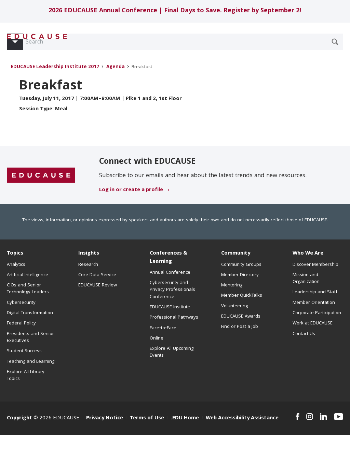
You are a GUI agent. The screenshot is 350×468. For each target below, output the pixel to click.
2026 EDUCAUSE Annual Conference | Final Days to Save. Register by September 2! (175, 11)
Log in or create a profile (131, 190)
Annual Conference (170, 272)
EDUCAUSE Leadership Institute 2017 (55, 67)
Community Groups (241, 265)
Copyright (19, 418)
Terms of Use (147, 418)
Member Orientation (314, 303)
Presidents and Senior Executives (30, 337)
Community (235, 253)
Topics (15, 253)
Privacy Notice (104, 418)
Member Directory (240, 275)
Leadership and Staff (315, 292)
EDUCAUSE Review (97, 285)
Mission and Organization (306, 278)
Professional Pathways (174, 317)
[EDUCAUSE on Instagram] (309, 416)
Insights (88, 253)
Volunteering (234, 306)
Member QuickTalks (241, 295)
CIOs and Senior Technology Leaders (28, 289)
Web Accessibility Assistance (242, 418)
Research (88, 265)
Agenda (115, 67)
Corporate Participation (317, 313)
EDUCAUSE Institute (170, 307)
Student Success (24, 351)
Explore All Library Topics (25, 375)
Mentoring (231, 285)
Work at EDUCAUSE (313, 323)
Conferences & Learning (168, 257)
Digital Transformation (30, 313)
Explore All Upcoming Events (171, 352)
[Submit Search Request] (335, 42)
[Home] (37, 36)
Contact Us (304, 334)
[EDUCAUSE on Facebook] (297, 416)
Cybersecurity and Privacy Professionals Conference (172, 290)
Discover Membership (315, 265)
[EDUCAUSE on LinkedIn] (323, 416)
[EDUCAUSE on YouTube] (338, 416)
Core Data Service (97, 275)
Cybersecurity (21, 303)
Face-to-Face (163, 328)
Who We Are (308, 253)
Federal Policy (21, 323)
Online (156, 338)
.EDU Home (185, 418)
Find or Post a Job (239, 327)
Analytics (16, 265)
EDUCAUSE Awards (240, 316)
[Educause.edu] (41, 175)
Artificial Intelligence (27, 275)
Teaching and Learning (30, 362)
